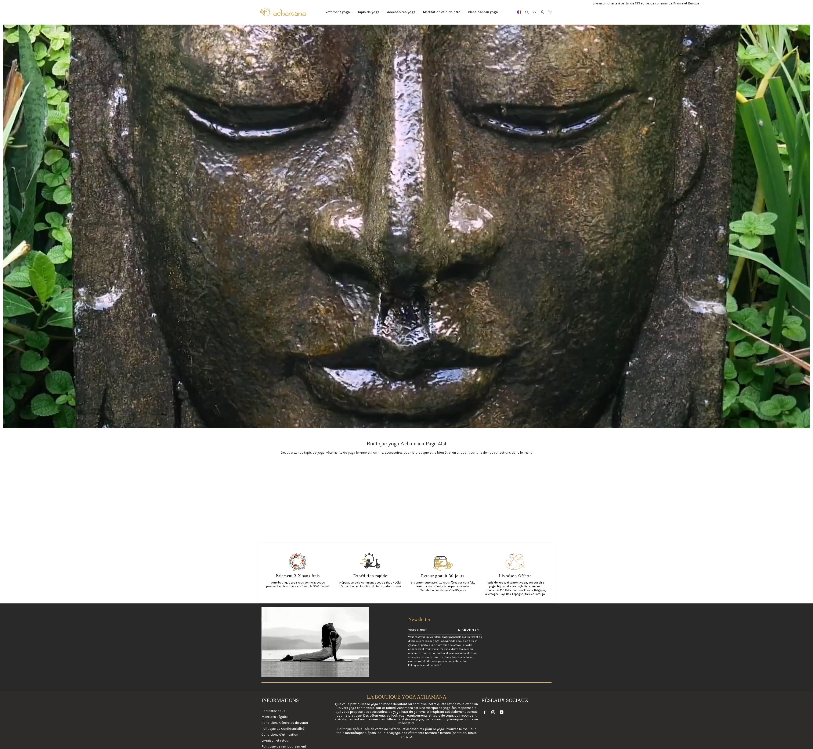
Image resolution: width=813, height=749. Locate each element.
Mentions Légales (274, 717)
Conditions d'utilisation (279, 734)
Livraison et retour (275, 740)
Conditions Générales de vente (284, 723)
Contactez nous (273, 711)
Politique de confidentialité (424, 665)
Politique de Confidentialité (282, 729)
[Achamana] (282, 12)
